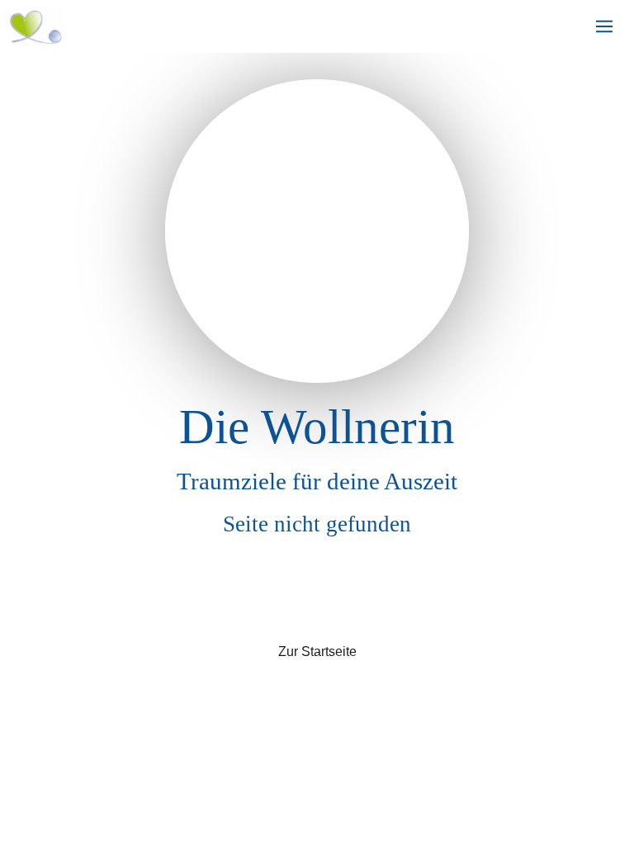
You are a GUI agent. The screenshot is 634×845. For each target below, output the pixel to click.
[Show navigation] (604, 26)
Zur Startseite (317, 651)
